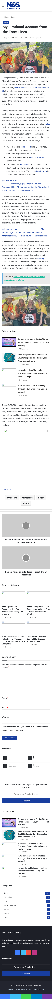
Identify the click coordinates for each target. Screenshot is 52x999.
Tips (5, 901)
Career (6, 918)
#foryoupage (21, 183)
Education (8, 897)
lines (26, 503)
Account (13, 497)
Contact (11, 989)
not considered (37, 157)
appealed (23, 164)
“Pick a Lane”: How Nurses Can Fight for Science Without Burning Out (38, 639)
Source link (7, 489)
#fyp (13, 183)
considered (25, 147)
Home (6, 17)
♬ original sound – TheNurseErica (17, 190)
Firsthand (28, 497)
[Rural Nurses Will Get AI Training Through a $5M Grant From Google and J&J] (9, 388)
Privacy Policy (21, 989)
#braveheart (43, 187)
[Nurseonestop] (13, 5)
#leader (34, 187)
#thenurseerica (23, 187)
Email (5, 707)
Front (41, 497)
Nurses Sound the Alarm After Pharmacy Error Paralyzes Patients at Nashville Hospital (33, 373)
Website (5, 717)
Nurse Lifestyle (10, 905)
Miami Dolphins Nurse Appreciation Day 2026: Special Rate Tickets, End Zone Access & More (32, 358)
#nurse (38, 183)
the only (40, 258)
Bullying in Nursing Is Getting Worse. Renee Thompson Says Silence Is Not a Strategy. (33, 342)
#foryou (30, 183)
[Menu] (3, 6)
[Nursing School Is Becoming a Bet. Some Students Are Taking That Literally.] (13, 597)
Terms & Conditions (36, 989)
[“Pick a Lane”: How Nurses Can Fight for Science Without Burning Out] (38, 627)
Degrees (7, 909)
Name (5, 698)
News (12, 17)
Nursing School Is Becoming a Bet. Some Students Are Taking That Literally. (32, 870)
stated (47, 124)
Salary (6, 913)
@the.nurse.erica (9, 180)
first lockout (41, 171)
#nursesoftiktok (9, 187)
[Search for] (49, 6)
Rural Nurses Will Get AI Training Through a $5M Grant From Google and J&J (32, 389)
